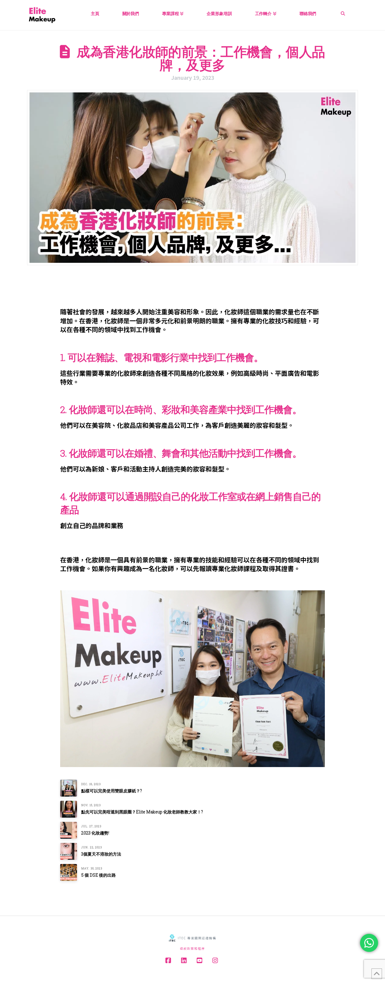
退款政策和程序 (192, 948)
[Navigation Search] (343, 11)
